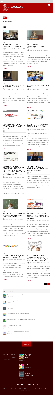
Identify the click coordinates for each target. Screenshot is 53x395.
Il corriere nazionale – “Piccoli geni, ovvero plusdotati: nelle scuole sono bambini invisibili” (37, 258)
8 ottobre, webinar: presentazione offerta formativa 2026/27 (21, 319)
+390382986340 (6, 356)
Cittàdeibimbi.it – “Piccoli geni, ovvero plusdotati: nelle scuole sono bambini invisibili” (38, 216)
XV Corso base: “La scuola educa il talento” (17, 307)
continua (5, 68)
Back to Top (26, 344)
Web (15, 48)
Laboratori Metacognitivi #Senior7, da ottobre (18, 313)
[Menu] (2, 2)
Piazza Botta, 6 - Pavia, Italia (9, 354)
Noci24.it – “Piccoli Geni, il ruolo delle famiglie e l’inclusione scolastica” (37, 125)
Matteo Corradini (34, 50)
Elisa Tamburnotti (9, 48)
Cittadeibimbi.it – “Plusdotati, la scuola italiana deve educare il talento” (14, 215)
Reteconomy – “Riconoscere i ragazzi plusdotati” (36, 46)
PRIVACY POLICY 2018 (32, 384)
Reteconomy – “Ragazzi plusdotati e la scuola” (12, 45)
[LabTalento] (13, 10)
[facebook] (47, 1)
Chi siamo (17, 384)
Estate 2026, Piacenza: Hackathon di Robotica (18, 331)
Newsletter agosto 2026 (8, 21)
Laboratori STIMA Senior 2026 (14, 325)
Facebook (38, 351)
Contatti (23, 384)
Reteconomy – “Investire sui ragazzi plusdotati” (14, 86)
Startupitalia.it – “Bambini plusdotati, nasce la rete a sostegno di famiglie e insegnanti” (14, 126)
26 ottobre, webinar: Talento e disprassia (16, 294)
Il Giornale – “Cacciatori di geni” (38, 86)
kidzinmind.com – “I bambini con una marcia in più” (13, 256)
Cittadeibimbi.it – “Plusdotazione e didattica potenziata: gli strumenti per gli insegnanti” (38, 168)
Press (4, 42)
